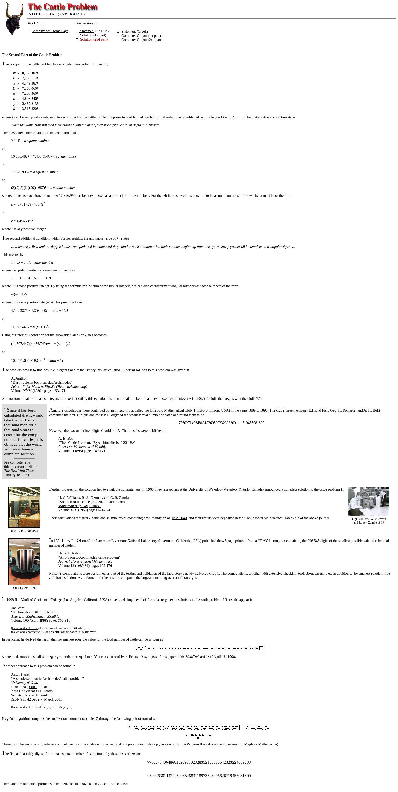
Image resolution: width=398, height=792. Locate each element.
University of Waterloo (205, 489)
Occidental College (48, 600)
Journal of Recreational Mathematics (85, 561)
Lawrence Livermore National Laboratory (126, 541)
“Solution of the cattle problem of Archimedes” (92, 502)
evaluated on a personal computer (111, 744)
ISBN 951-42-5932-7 (26, 699)
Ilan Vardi (22, 600)
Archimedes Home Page (50, 31)
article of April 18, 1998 (210, 657)
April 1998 (39, 620)
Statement (86, 31)
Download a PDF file (25, 628)
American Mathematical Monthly (82, 447)
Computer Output (133, 36)
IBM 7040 (179, 518)
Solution (86, 35)
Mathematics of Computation (79, 506)
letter (31, 466)
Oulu (33, 687)
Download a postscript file (28, 631)
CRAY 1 (264, 541)
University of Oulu (24, 683)
